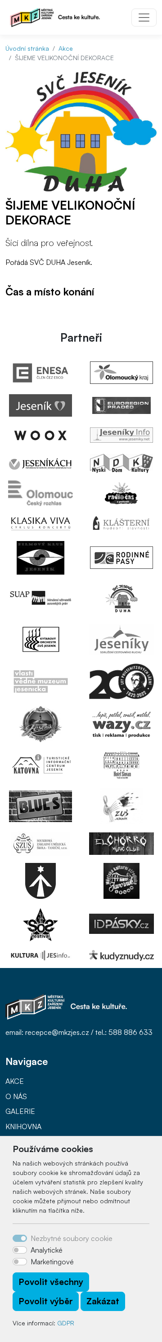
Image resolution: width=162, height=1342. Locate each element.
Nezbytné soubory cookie (71, 1238)
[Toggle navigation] (144, 17)
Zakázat (102, 1301)
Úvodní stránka (27, 48)
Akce (65, 48)
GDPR (65, 1323)
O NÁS (16, 1096)
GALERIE (20, 1111)
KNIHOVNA (23, 1126)
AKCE (14, 1081)
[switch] (20, 1250)
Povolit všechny (50, 1281)
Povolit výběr (45, 1301)
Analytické (47, 1249)
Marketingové (52, 1261)
